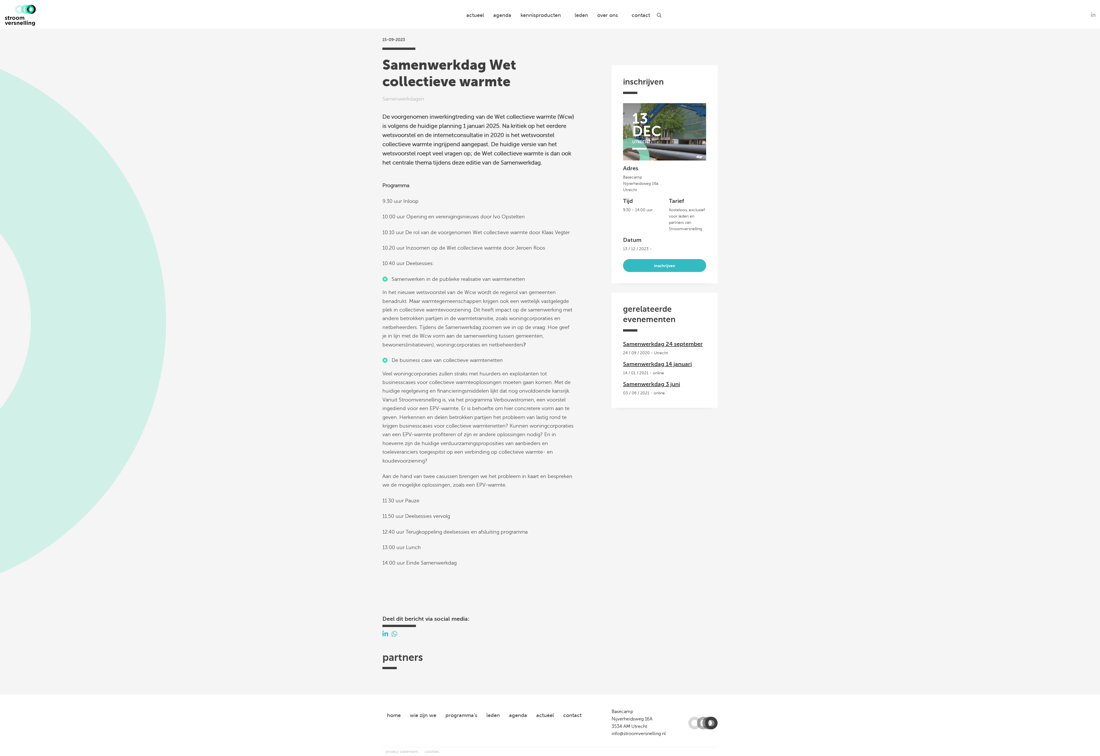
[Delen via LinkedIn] (385, 634)
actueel (475, 15)
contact (641, 15)
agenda (502, 15)
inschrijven (664, 265)
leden (581, 15)
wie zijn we (423, 715)
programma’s (461, 715)
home (394, 715)
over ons (607, 15)
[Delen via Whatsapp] (394, 634)
